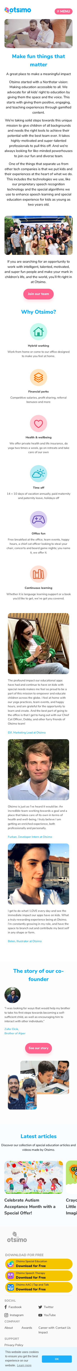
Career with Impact (46, 1330)
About (8, 1328)
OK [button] (57, 1359)
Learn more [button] (24, 1365)
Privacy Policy (13, 1345)
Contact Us (63, 1328)
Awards (26, 1328)
